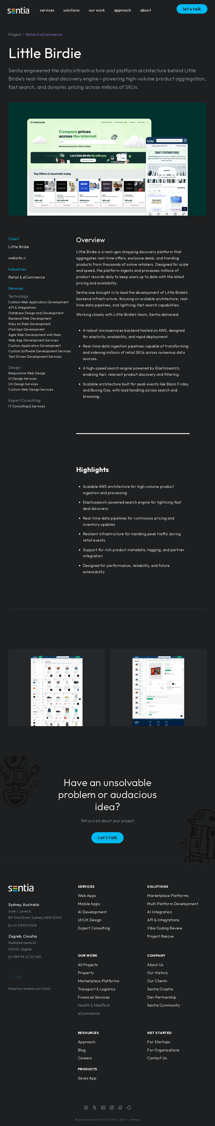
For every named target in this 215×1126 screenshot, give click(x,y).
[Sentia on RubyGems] (129, 1108)
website (15, 257)
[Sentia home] (18, 10)
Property (86, 972)
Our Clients (157, 980)
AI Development (92, 912)
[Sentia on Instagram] (111, 1108)
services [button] (47, 10)
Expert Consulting (94, 928)
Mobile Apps (89, 903)
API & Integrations (163, 919)
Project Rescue (160, 936)
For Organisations (163, 1050)
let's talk (192, 9)
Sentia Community (163, 1005)
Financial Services (94, 997)
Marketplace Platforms (168, 895)
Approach (87, 1041)
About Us (155, 964)
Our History (157, 972)
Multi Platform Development (172, 903)
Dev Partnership (161, 997)
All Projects (88, 964)
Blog (82, 1050)
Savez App (87, 1078)
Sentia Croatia (160, 989)
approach (122, 10)
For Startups (158, 1041)
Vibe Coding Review (164, 928)
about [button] (145, 10)
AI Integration (159, 912)
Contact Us (157, 1058)
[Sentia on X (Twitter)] (94, 1108)
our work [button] (97, 10)
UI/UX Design (90, 919)
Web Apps (87, 895)
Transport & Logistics (96, 989)
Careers (85, 1058)
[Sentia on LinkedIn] (103, 1108)
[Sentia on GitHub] (120, 1108)
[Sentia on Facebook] (86, 1108)
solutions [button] (71, 10)
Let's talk (107, 837)
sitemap (135, 1119)
